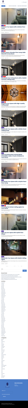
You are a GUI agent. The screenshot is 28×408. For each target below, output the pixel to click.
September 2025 (3, 295)
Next (21, 266)
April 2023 (2, 326)
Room (2, 367)
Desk (2, 348)
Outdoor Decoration (3, 365)
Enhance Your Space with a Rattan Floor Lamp (13, 27)
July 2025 (2, 298)
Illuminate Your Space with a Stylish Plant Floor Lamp (13, 182)
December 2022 (3, 331)
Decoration (2, 347)
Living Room (3, 360)
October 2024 (3, 308)
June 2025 (2, 299)
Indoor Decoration (3, 354)
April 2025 (2, 301)
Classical (2, 345)
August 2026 (3, 282)
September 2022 (3, 332)
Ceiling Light (3, 341)
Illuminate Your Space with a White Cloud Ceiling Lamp (13, 129)
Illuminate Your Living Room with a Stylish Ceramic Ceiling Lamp (14, 78)
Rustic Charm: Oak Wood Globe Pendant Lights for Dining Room (9, 275)
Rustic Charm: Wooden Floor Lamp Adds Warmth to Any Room (13, 53)
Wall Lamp (2, 377)
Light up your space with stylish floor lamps (12, 233)
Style (2, 372)
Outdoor (2, 364)
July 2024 (2, 312)
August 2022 (3, 333)
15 (18, 266)
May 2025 (2, 300)
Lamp (2, 359)
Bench (2, 340)
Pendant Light (3, 366)
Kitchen (2, 358)
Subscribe (4, 396)
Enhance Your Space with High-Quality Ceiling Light (13, 104)
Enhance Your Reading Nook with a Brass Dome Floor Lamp (9, 279)
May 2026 (2, 286)
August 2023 (3, 321)
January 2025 (3, 305)
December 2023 (3, 320)
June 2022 (2, 334)
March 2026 (2, 288)
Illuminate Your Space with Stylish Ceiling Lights (13, 258)
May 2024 (2, 314)
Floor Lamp (2, 351)
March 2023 (2, 327)
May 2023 (2, 325)
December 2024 (3, 306)
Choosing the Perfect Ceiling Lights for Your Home (12, 207)
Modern (2, 361)
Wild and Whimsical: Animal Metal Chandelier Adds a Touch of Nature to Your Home (12, 156)
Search (25, 270)
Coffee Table (3, 346)
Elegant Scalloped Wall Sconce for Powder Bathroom (8, 278)
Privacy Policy (16, 385)
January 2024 (3, 319)
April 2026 (2, 287)
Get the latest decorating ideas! (6, 394)
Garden (2, 353)
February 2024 (3, 318)
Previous (7, 266)
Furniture (2, 352)
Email (3, 390)
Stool (2, 371)
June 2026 (2, 285)
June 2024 (2, 313)
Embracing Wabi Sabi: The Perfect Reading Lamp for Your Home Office (10, 274)
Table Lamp (2, 373)
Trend (2, 374)
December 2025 (3, 292)
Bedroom (2, 339)
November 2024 (3, 307)
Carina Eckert (2, 32)
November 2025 (3, 293)
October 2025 (3, 294)
